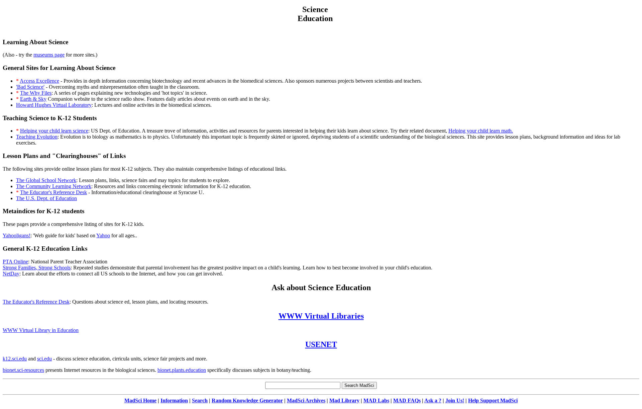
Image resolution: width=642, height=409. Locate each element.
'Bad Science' (30, 87)
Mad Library (344, 400)
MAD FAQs (407, 400)
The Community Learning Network (53, 186)
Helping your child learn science (54, 131)
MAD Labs (376, 400)
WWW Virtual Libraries (321, 316)
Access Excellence (39, 81)
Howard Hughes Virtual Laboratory (54, 105)
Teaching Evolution (37, 137)
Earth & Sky (33, 99)
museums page (49, 55)
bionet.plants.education (181, 370)
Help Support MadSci (493, 400)
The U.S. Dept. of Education (46, 198)
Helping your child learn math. (480, 131)
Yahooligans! (16, 235)
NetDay (11, 273)
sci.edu (44, 358)
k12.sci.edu (15, 358)
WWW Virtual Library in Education (41, 330)
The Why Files (35, 93)
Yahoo (103, 235)
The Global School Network (46, 180)
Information (174, 400)
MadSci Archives (306, 400)
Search (200, 400)
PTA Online (15, 261)
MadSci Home (140, 400)
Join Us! (454, 400)
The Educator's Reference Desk (53, 192)
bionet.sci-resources (23, 370)
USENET (321, 344)
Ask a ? (432, 400)
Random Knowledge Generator (247, 400)
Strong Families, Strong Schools (37, 267)
